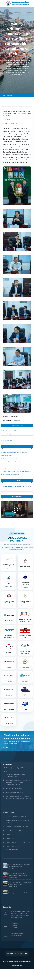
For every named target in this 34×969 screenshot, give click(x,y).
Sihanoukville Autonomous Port (17, 486)
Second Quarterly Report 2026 (9, 430)
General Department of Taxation (15, 831)
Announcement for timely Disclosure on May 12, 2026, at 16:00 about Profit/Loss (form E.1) (18, 799)
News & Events (10, 95)
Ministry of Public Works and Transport (18, 843)
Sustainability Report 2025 (8, 433)
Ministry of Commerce (13, 839)
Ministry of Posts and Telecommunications (12, 848)
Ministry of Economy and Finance (16, 835)
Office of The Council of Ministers (16, 816)
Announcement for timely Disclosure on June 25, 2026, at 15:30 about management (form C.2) (18, 782)
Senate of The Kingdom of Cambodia (17, 826)
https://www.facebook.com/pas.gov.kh (11, 420)
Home (4, 95)
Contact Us (7, 747)
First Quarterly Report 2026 (9, 437)
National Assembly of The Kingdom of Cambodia (17, 821)
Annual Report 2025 (7, 440)
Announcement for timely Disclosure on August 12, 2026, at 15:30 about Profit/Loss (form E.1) (18, 774)
